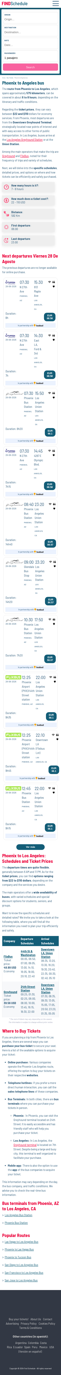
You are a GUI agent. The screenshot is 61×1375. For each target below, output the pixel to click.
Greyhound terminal (25, 1144)
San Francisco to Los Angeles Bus (24, 1272)
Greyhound (8, 156)
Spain (27, 1347)
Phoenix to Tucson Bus (18, 1257)
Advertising (12, 1323)
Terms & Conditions (30, 1327)
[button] (55, 4)
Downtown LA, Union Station (47, 952)
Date (6, 40)
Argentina (21, 1343)
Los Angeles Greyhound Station (25, 139)
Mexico (43, 1347)
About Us (35, 1319)
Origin (7, 14)
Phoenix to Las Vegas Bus (19, 1249)
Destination (10, 27)
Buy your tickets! (19, 1319)
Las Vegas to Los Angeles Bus (21, 1241)
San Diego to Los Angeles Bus (21, 1264)
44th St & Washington (28, 953)
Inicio (3, 78)
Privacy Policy (29, 1323)
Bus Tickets (10, 78)
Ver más (30, 847)
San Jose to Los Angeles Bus (21, 1280)
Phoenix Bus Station (16, 1222)
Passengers (9, 53)
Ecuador (18, 1347)
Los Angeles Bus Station (18, 1215)
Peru (34, 1347)
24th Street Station (28, 988)
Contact (47, 1319)
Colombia (33, 1343)
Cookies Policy (47, 1323)
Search (30, 67)
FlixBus (24, 156)
